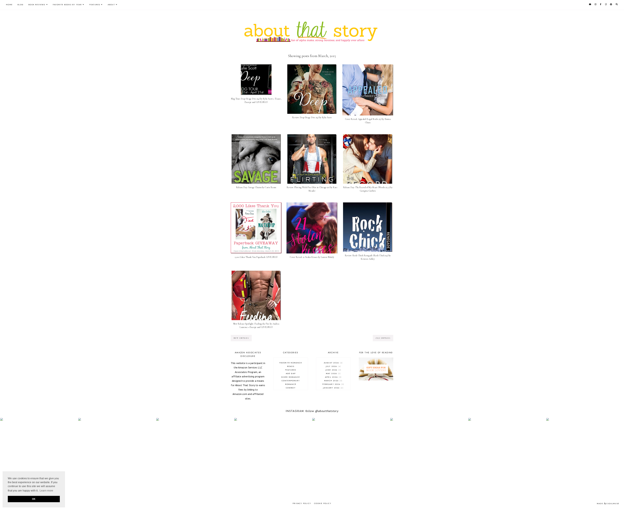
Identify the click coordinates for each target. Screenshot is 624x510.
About (111, 4)
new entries (241, 338)
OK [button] (34, 499)
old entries (383, 338)
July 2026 (333, 366)
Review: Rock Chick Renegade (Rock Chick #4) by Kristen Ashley (368, 257)
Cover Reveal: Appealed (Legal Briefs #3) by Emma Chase (368, 121)
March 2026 (333, 380)
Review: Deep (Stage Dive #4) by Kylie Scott (312, 117)
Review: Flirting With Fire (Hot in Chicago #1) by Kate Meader (312, 189)
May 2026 (333, 373)
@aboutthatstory (326, 411)
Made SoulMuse (608, 503)
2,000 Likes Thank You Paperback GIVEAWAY (256, 257)
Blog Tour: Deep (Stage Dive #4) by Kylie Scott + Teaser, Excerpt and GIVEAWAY (256, 100)
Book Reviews (36, 4)
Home (9, 4)
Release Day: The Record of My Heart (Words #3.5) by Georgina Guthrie (367, 189)
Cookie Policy (322, 503)
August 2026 (333, 362)
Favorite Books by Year (67, 4)
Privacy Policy (302, 503)
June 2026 (332, 370)
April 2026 (333, 377)
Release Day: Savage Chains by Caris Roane (256, 187)
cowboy (291, 387)
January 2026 (333, 387)
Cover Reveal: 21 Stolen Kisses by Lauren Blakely (312, 257)
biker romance (290, 377)
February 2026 (332, 384)
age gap (291, 373)
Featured (290, 370)
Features (94, 4)
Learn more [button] (46, 490)
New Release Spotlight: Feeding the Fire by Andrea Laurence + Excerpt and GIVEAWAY (256, 325)
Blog (20, 4)
